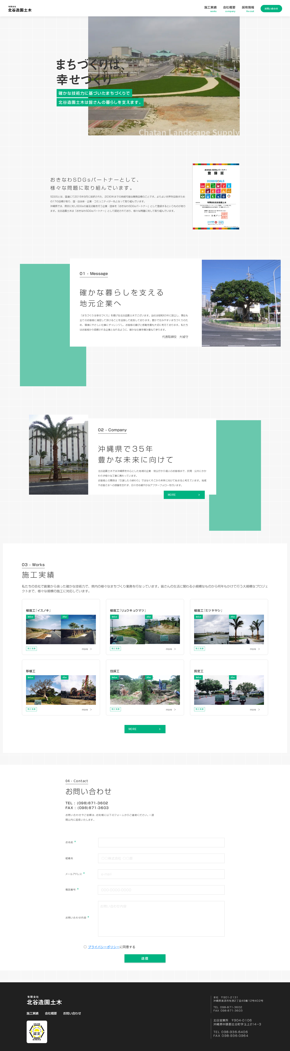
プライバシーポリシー (104, 946)
